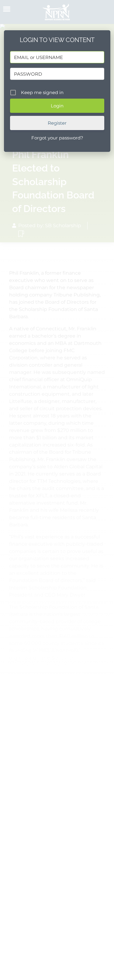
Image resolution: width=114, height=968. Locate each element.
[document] (57, 484)
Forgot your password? (57, 138)
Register (57, 123)
